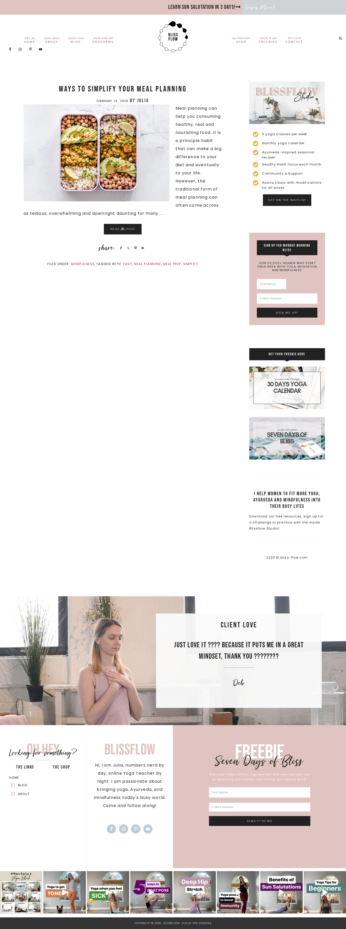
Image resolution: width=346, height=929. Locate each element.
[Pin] (135, 247)
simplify (190, 264)
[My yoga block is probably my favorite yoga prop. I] (21, 892)
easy (127, 264)
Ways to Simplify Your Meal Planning (123, 89)
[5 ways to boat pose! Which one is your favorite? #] (151, 892)
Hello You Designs (196, 923)
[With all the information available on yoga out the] (325, 892)
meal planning (147, 264)
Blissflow (173, 37)
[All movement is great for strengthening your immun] (238, 892)
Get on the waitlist (287, 200)
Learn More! (260, 7)
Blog (22, 785)
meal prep (172, 264)
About (24, 794)
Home (14, 777)
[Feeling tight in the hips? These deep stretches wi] (195, 892)
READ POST (122, 229)
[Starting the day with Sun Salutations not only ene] (281, 892)
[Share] (120, 247)
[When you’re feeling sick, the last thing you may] (108, 892)
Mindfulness (83, 264)
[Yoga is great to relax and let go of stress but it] (64, 892)
